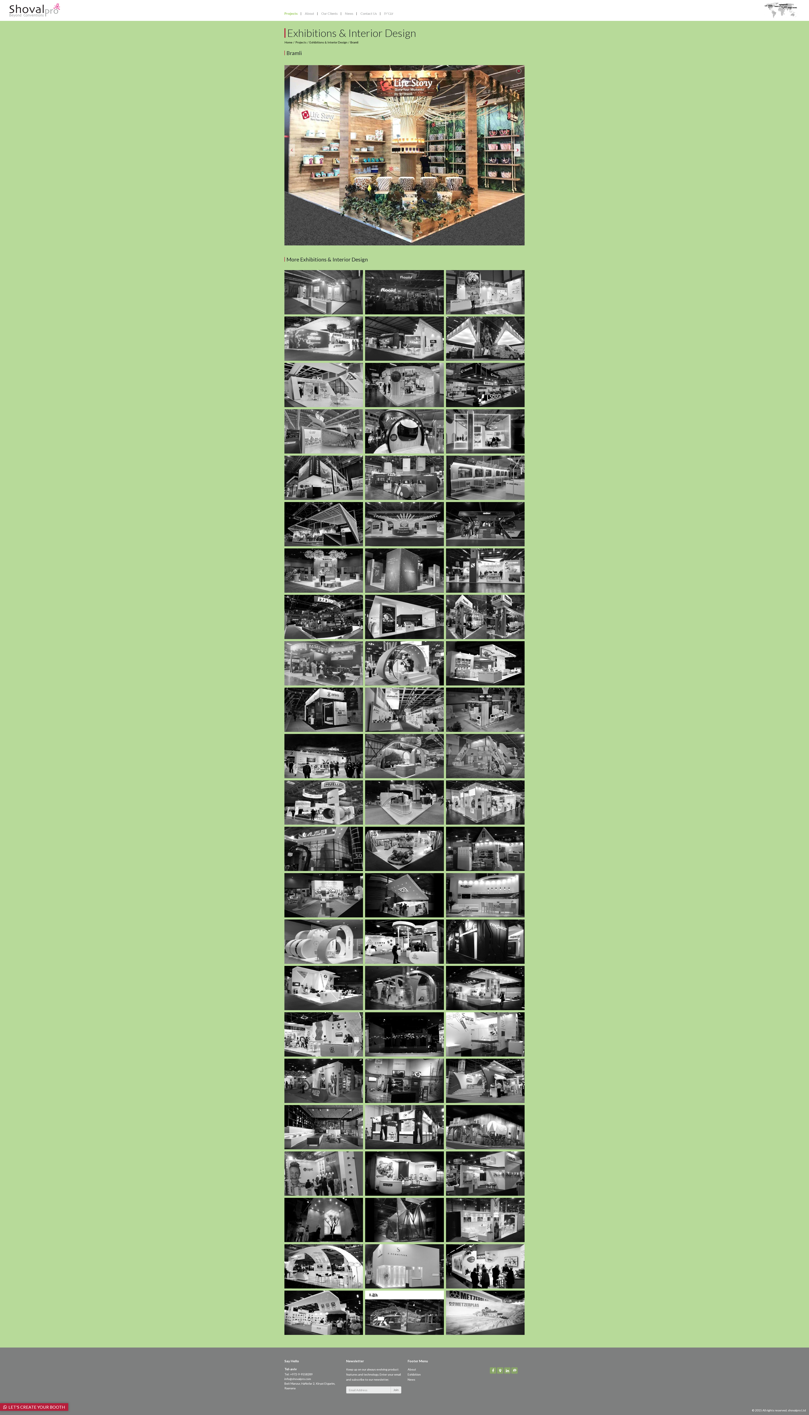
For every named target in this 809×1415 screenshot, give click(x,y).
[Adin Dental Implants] (404, 385)
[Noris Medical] (485, 570)
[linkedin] (507, 1370)
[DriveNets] (485, 431)
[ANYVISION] (404, 570)
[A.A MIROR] (404, 1034)
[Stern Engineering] (404, 802)
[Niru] (404, 1127)
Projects (291, 13)
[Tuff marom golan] (323, 1313)
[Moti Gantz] (485, 1220)
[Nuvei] (485, 617)
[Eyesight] (485, 849)
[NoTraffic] (485, 756)
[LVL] (485, 1127)
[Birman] (404, 849)
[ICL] (323, 385)
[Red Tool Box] (323, 1081)
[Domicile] (323, 1127)
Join (396, 1390)
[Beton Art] (323, 1220)
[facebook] (493, 1370)
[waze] (514, 1370)
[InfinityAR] (404, 895)
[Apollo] (404, 431)
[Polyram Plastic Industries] (485, 292)
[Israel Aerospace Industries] (404, 338)
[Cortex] (485, 802)
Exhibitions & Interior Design (328, 42)
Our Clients (329, 13)
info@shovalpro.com (297, 1379)
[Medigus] (323, 849)
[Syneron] (485, 1034)
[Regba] (485, 942)
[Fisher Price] (404, 1173)
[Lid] (404, 1313)
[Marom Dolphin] (323, 663)
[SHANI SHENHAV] (323, 524)
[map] (500, 1370)
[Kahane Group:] (404, 524)
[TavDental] (404, 617)
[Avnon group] (485, 338)
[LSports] (485, 385)
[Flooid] (404, 292)
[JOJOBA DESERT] (404, 756)
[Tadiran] (404, 988)
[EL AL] (485, 895)
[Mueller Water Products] (323, 802)
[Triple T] (323, 1034)
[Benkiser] (323, 292)
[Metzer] (404, 942)
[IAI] (323, 431)
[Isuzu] (485, 1081)
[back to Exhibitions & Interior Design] (518, 71)
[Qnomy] (323, 895)
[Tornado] (323, 617)
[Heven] (323, 756)
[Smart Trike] (485, 1266)
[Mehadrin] (404, 710)
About (309, 13)
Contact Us (368, 13)
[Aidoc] (485, 524)
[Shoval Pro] (34, 9)
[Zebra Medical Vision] (323, 710)
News (349, 13)
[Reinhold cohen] (323, 1266)
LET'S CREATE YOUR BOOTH (36, 1407)
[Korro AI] (323, 570)
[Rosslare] (485, 1173)
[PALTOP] (485, 663)
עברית (388, 13)
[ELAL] (404, 1081)
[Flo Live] (323, 942)
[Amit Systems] (404, 1220)
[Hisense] (323, 478)
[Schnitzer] (404, 1266)
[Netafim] (323, 338)
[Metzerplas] (485, 1313)
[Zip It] (323, 1173)
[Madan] (323, 988)
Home (288, 42)
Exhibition (414, 1374)
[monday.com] (404, 478)
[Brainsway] (404, 663)
